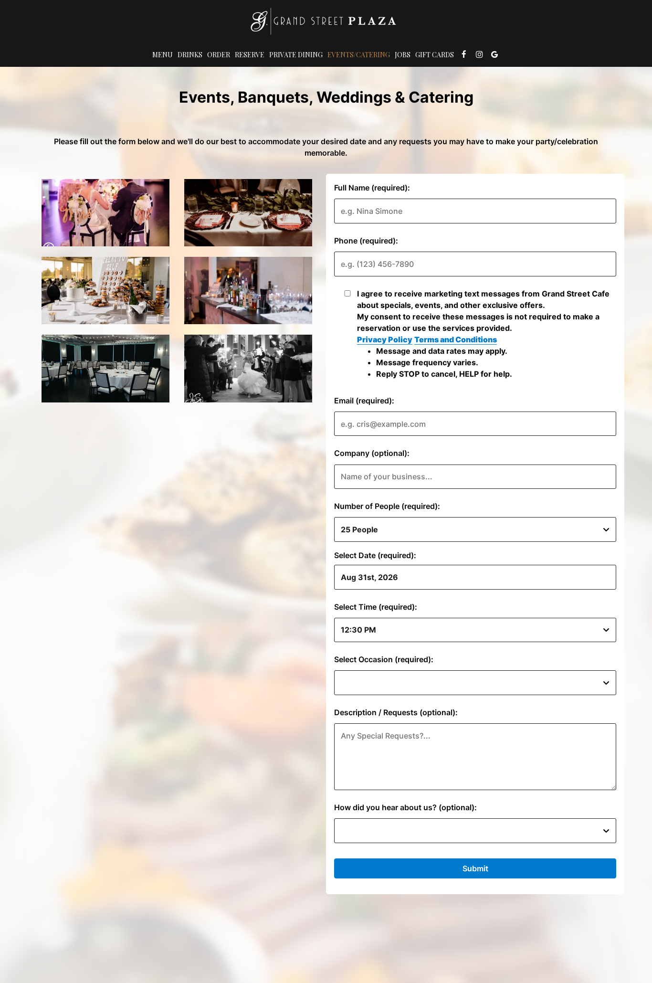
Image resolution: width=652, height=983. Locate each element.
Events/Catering (358, 54)
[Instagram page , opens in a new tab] (479, 54)
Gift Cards (434, 54)
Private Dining (296, 54)
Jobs (402, 54)
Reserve (249, 54)
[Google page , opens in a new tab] (494, 54)
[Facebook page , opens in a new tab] (464, 54)
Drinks (190, 54)
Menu (162, 54)
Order (218, 54)
